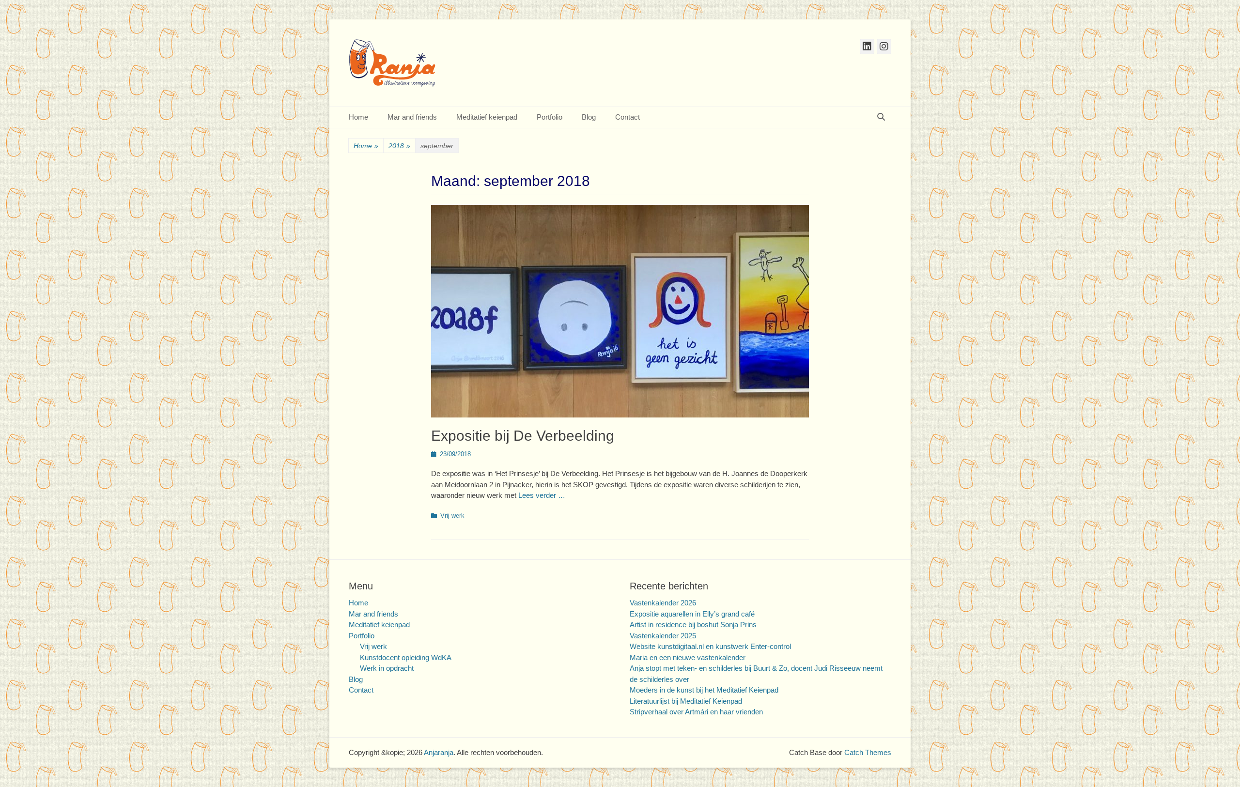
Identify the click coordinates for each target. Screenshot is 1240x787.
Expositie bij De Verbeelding (522, 436)
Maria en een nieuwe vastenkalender (687, 657)
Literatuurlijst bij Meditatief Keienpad (686, 701)
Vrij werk (452, 515)
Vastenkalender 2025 (663, 636)
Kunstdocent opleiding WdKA (405, 657)
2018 (399, 146)
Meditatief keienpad (486, 117)
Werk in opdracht (387, 668)
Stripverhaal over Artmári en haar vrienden (696, 712)
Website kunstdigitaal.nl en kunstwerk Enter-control (710, 646)
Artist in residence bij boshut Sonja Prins (693, 624)
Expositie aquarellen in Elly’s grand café (692, 614)
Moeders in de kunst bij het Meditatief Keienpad (704, 690)
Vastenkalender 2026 (663, 603)
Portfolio (549, 117)
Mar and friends (412, 117)
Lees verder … (541, 495)
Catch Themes (867, 752)
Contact (627, 117)
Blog (589, 117)
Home (358, 117)
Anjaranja (438, 752)
